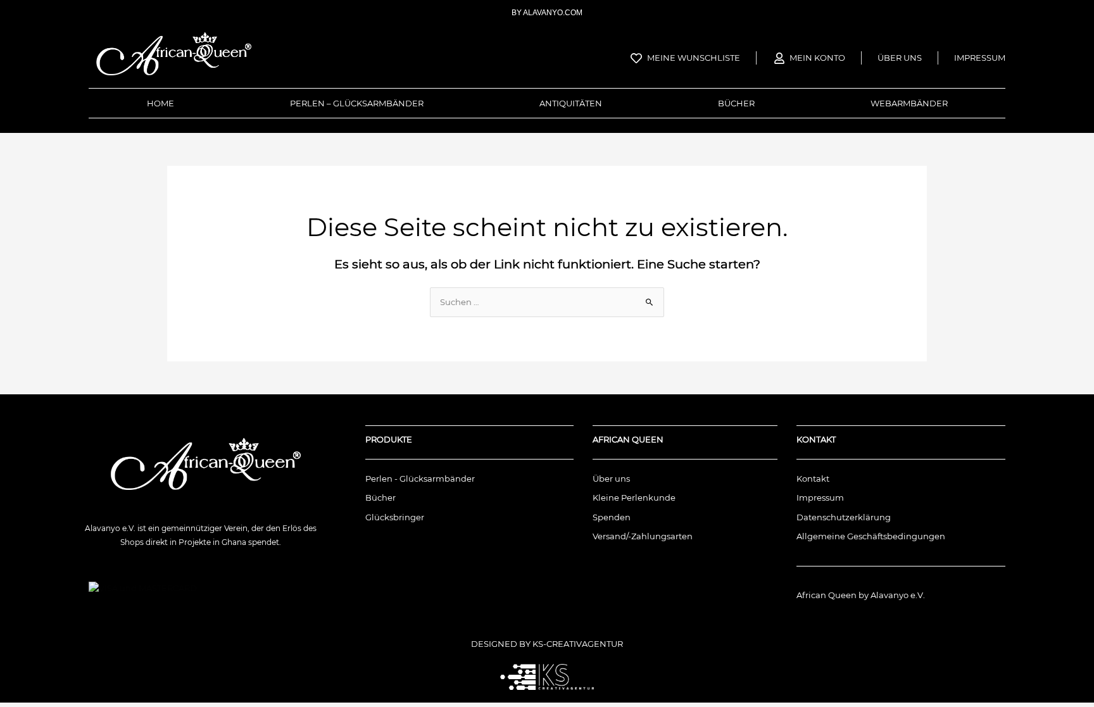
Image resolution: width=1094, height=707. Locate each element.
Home (160, 103)
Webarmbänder (909, 103)
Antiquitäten (570, 103)
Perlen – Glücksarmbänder (357, 103)
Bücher (736, 103)
